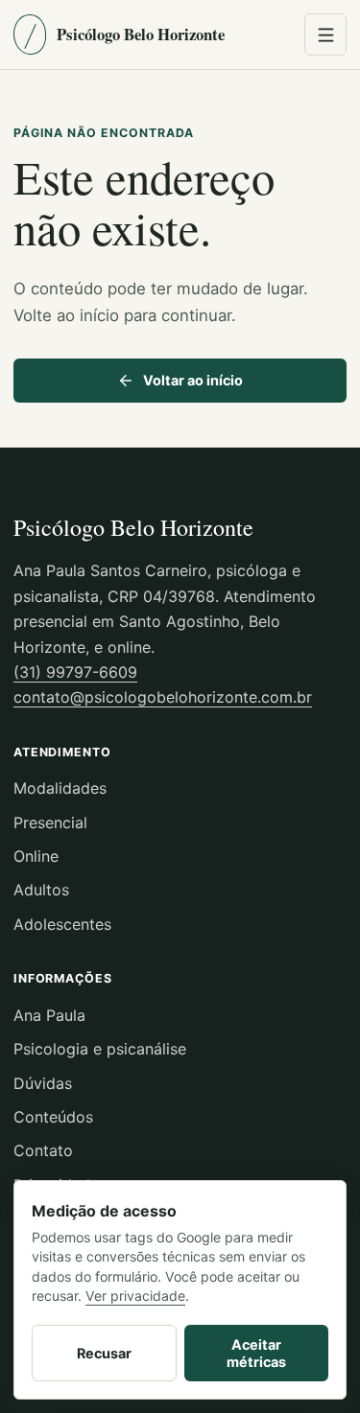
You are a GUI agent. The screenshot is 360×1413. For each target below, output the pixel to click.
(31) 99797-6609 (75, 672)
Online (36, 856)
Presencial (50, 822)
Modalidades (60, 788)
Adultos (41, 889)
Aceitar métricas (256, 1352)
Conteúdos (53, 1116)
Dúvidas (42, 1083)
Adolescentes (62, 924)
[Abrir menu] (325, 34)
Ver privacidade (135, 1295)
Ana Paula (49, 1015)
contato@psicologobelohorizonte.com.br (162, 696)
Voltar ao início (193, 380)
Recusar (104, 1353)
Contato (43, 1150)
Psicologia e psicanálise (99, 1048)
